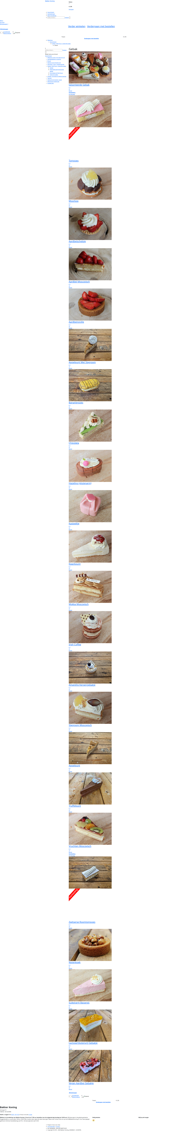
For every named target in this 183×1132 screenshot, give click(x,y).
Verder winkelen (76, 26)
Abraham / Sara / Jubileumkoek (55, 64)
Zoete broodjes (54, 75)
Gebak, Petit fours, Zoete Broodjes (61, 43)
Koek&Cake (50, 83)
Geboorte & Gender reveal (54, 80)
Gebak (51, 68)
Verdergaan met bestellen (101, 26)
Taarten (49, 78)
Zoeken (67, 17)
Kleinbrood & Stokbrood (54, 63)
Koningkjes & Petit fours (56, 73)
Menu (1, 20)
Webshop (50, 40)
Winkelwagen (4, 24)
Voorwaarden (51, 1126)
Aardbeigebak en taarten (54, 59)
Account (2, 22)
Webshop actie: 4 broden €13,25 (56, 57)
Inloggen (71, 9)
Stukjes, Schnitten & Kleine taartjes (56, 76)
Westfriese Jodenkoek (53, 81)
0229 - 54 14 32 (15, 1114)
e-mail (30, 1114)
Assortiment (53, 42)
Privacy (58, 1126)
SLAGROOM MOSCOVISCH (7, 32)
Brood (49, 61)
